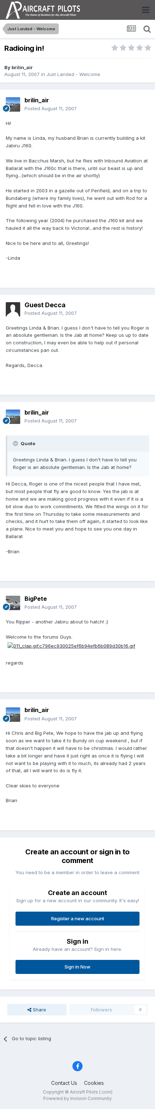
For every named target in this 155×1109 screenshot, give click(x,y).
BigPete (36, 598)
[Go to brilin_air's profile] (13, 104)
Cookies (94, 1083)
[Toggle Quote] (16, 443)
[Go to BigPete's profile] (13, 603)
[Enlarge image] (71, 645)
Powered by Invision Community (77, 1098)
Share (38, 1009)
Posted (51, 108)
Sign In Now (77, 967)
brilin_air (22, 67)
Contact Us (64, 1083)
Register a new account (77, 918)
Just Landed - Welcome (73, 74)
